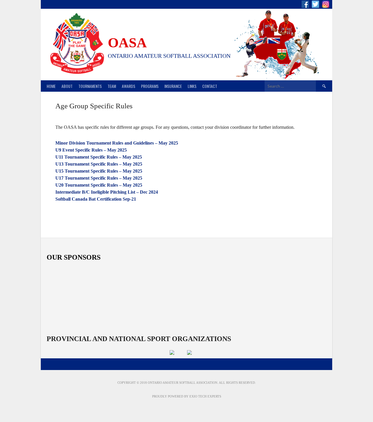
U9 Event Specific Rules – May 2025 (91, 149)
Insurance (173, 86)
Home (51, 86)
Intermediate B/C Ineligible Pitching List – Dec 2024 (106, 192)
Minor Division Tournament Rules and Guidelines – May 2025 (116, 142)
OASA (127, 42)
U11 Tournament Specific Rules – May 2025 (98, 156)
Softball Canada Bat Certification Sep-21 (95, 199)
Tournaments (90, 86)
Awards (128, 86)
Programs (150, 86)
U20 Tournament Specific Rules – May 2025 (98, 185)
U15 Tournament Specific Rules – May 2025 (98, 171)
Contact (209, 86)
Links (192, 86)
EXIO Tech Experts (205, 396)
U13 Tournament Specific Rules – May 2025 (98, 163)
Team (112, 86)
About (67, 86)
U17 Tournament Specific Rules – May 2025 (98, 178)
